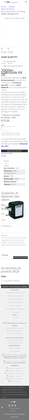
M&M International (7, 9)
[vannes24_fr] (12, 402)
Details (3, 156)
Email (3, 220)
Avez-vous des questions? (14, 151)
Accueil (3, 6)
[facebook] (9, 405)
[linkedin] (15, 405)
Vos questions (6, 226)
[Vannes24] (7, 2)
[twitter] (12, 405)
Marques (12, 6)
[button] (4, 51)
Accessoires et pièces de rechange (13, 11)
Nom (3, 214)
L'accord (4, 235)
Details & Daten (7, 153)
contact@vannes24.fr (15, 343)
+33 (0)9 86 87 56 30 (15, 340)
